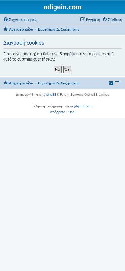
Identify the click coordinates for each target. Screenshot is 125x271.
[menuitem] (20, 19)
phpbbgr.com (83, 106)
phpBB (51, 94)
